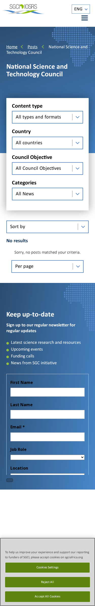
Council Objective (32, 157)
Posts (32, 47)
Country (21, 132)
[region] (47, 572)
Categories (24, 183)
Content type (27, 106)
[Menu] (82, 18)
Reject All (47, 582)
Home (11, 47)
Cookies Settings (47, 567)
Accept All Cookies (47, 596)
